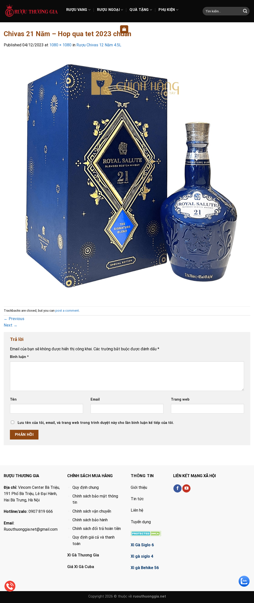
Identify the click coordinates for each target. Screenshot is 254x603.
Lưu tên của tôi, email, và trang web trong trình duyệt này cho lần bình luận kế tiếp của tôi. (96, 423)
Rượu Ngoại (108, 10)
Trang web (180, 399)
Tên (13, 399)
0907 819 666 (41, 511)
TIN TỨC (102, 29)
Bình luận (19, 357)
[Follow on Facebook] (177, 488)
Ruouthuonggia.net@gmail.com (31, 529)
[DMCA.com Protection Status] (146, 533)
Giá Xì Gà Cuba (80, 566)
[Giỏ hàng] (124, 29)
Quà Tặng (139, 10)
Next (10, 325)
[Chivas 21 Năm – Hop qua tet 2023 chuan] (127, 177)
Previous (14, 318)
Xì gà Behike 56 (145, 567)
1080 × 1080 (60, 45)
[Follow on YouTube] (186, 488)
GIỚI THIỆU (79, 29)
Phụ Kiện (167, 10)
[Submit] (245, 11)
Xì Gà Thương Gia (83, 555)
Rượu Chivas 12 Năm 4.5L (98, 45)
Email (95, 399)
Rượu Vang (76, 10)
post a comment (67, 310)
